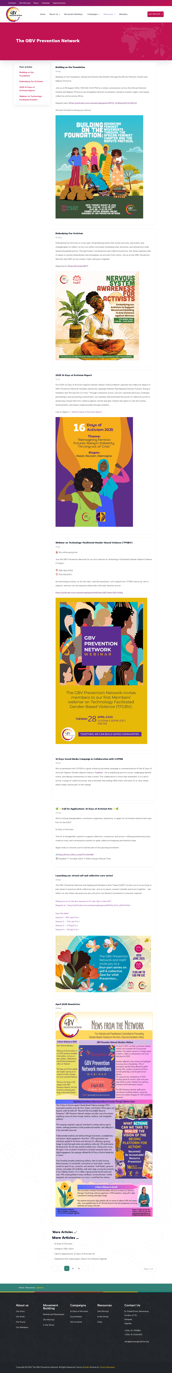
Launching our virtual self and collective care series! (84, 875)
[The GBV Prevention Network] (14, 14)
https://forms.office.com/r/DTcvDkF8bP (76, 854)
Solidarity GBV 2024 (64, 1249)
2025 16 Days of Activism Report (74, 375)
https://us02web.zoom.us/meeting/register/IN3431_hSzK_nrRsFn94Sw (98, 905)
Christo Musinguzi (107, 1367)
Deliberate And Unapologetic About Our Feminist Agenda (80, 1259)
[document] (104, 398)
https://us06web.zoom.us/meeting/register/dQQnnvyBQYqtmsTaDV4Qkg (89, 592)
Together (99, 772)
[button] (55, 14)
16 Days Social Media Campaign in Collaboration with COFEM (89, 759)
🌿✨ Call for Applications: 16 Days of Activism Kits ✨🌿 (87, 808)
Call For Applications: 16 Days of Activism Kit (74, 1254)
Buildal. (86, 1367)
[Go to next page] (85, 1268)
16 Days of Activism (63, 1244)
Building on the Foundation (70, 67)
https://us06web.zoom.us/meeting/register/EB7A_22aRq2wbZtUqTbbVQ (102, 103)
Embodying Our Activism (69, 233)
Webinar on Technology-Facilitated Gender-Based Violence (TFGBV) (94, 542)
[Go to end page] (91, 1268)
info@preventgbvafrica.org (136, 1341)
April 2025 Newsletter (68, 1004)
